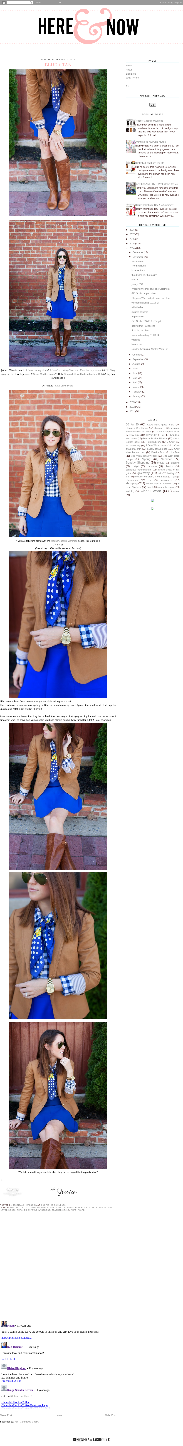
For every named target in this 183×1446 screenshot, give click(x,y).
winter (176, 491)
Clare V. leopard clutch (168, 431)
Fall (12, 1208)
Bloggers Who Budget (137, 428)
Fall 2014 (21, 1208)
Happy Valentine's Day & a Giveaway (154, 205)
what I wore (78, 1210)
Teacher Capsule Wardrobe (149, 120)
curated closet (165, 470)
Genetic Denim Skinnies (154, 438)
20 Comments (58, 1205)
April (135, 382)
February (137, 391)
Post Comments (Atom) (26, 1421)
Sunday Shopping (137, 462)
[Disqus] (58, 1269)
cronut (135, 279)
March (136, 387)
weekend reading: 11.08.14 (145, 335)
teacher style (60, 1210)
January (136, 396)
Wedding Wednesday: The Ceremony (151, 288)
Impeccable (138, 316)
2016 (132, 239)
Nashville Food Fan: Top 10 (149, 163)
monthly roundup (143, 476)
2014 (132, 248)
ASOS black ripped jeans (160, 424)
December (138, 252)
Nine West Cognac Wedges (143, 456)
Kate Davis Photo (64, 385)
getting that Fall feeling (143, 326)
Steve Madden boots (44, 374)
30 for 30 (132, 424)
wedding (130, 491)
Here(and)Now (154, 442)
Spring (146, 459)
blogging (175, 462)
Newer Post (6, 1415)
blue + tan (137, 344)
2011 (132, 411)
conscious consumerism (138, 469)
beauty (160, 462)
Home (59, 1415)
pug (150, 480)
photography (132, 480)
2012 (132, 407)
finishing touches (140, 330)
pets (175, 477)
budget (135, 466)
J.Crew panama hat (157, 449)
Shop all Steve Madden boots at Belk (83, 374)
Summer (166, 459)
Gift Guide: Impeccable (143, 293)
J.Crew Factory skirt (36, 370)
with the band (138, 307)
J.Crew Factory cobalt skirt (45, 1208)
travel (150, 487)
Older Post (110, 1415)
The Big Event (139, 265)
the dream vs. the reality (144, 275)
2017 (132, 234)
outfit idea (162, 476)
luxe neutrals (138, 270)
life (127, 476)
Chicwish (158, 428)
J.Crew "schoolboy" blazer (63, 370)
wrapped (136, 339)
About (129, 69)
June (135, 373)
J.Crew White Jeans (156, 445)
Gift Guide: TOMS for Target (146, 321)
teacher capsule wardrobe (64, 541)
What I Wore (132, 77)
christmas (152, 466)
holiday (170, 473)
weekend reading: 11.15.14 (145, 302)
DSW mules (134, 435)
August (136, 364)
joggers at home (140, 312)
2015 (132, 243)
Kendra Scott (158, 452)
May (135, 377)
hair (160, 473)
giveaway (143, 473)
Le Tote (175, 452)
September (138, 359)
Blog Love (131, 73)
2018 (132, 229)
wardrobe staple (166, 487)
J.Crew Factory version (90, 370)
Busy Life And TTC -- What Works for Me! (156, 184)
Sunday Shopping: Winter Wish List (150, 349)
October (136, 354)
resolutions (166, 480)
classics (169, 466)
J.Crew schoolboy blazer (79, 1208)
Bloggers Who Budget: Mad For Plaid (151, 298)
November (138, 257)
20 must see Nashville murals (150, 141)
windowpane (138, 261)
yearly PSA (137, 284)
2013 (132, 402)
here (78, 548)
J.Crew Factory (133, 445)
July (134, 368)
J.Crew (170, 442)
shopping (132, 483)
